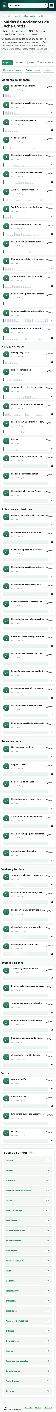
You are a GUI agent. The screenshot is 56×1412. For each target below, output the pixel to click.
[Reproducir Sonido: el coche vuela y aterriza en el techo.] (6, 877)
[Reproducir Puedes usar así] (6, 1098)
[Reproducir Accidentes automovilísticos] (6, 192)
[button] (44, 62)
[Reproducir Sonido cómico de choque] (6, 784)
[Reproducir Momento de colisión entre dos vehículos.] (6, 261)
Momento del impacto (12, 70)
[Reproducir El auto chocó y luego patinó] (6, 476)
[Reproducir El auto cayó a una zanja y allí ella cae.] (6, 912)
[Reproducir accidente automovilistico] (6, 122)
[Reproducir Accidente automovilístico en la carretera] (6, 174)
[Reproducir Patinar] (6, 441)
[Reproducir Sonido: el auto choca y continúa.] (6, 278)
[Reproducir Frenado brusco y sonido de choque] (6, 458)
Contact (48, 1407)
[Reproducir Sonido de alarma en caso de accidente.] (6, 988)
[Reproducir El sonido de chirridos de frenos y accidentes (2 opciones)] (6, 493)
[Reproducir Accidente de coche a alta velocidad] (6, 517)
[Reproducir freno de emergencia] (6, 372)
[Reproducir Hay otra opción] (6, 1081)
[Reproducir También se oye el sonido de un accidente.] (6, 209)
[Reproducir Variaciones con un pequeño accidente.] (6, 818)
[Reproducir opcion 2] (6, 1133)
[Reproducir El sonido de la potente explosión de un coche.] (6, 656)
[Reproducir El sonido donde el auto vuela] (6, 946)
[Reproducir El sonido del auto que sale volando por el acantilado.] (6, 929)
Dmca (38, 1407)
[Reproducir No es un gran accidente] (6, 749)
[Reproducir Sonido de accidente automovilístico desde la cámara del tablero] (6, 313)
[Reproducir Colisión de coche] (6, 140)
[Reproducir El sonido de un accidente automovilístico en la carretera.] (6, 157)
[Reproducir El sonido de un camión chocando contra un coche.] (6, 690)
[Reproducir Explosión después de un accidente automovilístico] (6, 673)
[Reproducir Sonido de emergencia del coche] (6, 1005)
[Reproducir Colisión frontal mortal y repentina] (6, 638)
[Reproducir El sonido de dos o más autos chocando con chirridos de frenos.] (6, 621)
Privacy (28, 1407)
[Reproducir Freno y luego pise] (6, 354)
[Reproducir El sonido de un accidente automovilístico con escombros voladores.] (6, 569)
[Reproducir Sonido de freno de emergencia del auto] (6, 389)
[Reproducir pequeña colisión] (6, 766)
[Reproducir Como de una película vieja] (6, 853)
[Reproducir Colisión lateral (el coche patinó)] (6, 330)
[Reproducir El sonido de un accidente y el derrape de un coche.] (6, 424)
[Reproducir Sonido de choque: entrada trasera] (6, 296)
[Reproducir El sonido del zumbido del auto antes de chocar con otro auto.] (6, 1057)
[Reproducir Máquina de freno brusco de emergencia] (6, 406)
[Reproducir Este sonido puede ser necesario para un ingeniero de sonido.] (6, 1116)
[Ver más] (53, 50)
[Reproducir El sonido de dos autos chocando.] (6, 226)
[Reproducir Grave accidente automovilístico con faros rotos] (6, 534)
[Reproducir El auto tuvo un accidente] (6, 88)
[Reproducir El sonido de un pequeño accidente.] (6, 836)
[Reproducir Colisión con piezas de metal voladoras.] (6, 552)
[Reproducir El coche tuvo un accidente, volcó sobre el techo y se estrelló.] (6, 894)
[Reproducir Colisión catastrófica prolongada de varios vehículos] (6, 604)
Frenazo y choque (33, 70)
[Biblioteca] (51, 5)
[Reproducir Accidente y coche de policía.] (6, 971)
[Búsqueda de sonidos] (45, 5)
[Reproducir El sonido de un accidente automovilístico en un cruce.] (6, 105)
